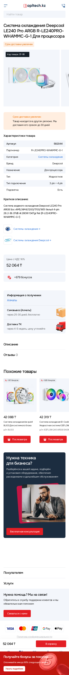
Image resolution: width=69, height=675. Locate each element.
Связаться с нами (17, 613)
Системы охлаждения (50, 156)
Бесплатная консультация (24, 531)
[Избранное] (32, 382)
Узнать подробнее (14, 668)
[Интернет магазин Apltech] (34, 6)
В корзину (51, 643)
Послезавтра (19, 439)
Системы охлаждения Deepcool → (32, 240)
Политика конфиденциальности (34, 636)
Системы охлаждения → (26, 228)
